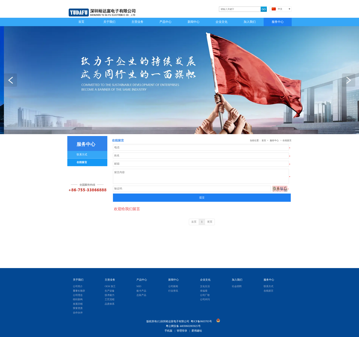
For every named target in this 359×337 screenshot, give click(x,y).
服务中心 (274, 140)
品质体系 (109, 303)
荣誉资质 (78, 308)
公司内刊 (205, 299)
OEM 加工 (110, 286)
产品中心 (141, 279)
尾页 (209, 221)
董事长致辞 (79, 290)
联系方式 (268, 286)
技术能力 (109, 295)
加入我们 (237, 279)
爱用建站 (196, 330)
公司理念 (78, 295)
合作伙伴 (78, 312)
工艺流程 (109, 299)
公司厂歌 (205, 295)
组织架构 (78, 299)
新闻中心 (173, 279)
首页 (264, 140)
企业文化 (205, 279)
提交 (202, 197)
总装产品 (141, 295)
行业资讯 (173, 290)
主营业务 (110, 279)
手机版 (168, 330)
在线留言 (287, 140)
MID (138, 286)
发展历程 (78, 303)
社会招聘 (237, 286)
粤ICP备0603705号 (201, 321)
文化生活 (205, 286)
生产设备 (109, 290)
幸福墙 (203, 290)
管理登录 (182, 330)
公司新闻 (173, 286)
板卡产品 (141, 290)
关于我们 (78, 279)
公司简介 (78, 286)
